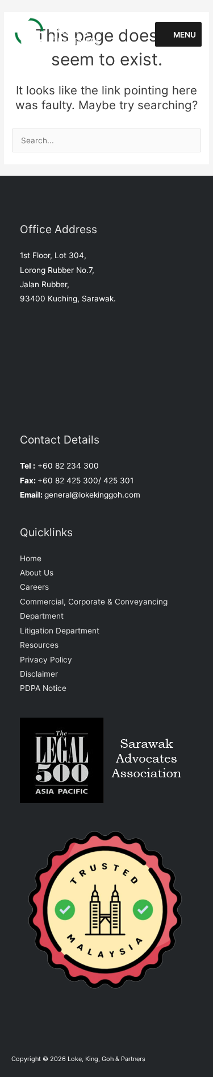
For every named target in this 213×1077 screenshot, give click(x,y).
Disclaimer (39, 673)
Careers (34, 586)
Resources (39, 644)
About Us (36, 572)
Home (30, 558)
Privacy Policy (46, 659)
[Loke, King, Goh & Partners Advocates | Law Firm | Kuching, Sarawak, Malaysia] (61, 34)
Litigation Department (59, 630)
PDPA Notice (43, 688)
